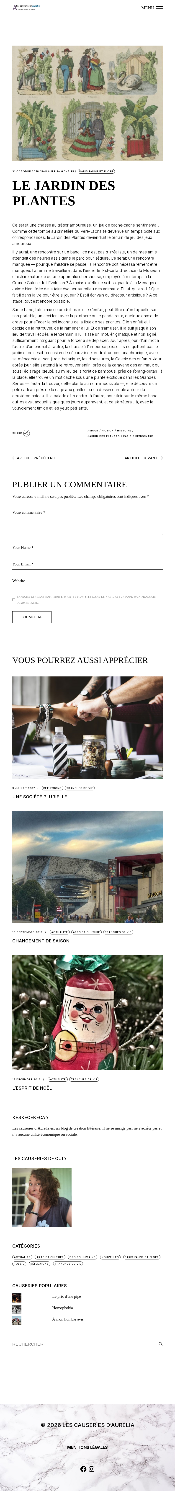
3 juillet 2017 (23, 788)
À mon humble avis (67, 1319)
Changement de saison (40, 941)
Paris (127, 436)
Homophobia (62, 1307)
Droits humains (82, 1257)
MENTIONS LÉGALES (87, 1447)
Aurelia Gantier (57, 171)
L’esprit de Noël (32, 1088)
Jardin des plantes (104, 436)
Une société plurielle (39, 797)
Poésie (19, 1263)
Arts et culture (86, 932)
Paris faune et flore (96, 171)
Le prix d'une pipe (66, 1296)
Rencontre (144, 436)
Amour (93, 430)
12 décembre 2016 (26, 1079)
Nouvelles (110, 1257)
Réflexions (52, 788)
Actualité (59, 932)
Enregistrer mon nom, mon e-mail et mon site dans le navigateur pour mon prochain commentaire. (86, 599)
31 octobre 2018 (25, 171)
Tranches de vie (79, 788)
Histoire (124, 430)
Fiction (108, 430)
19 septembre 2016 (27, 932)
